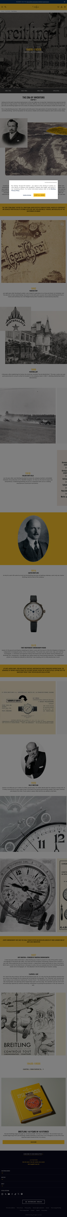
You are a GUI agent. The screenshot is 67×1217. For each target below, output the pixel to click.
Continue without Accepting (51, 182)
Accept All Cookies (39, 195)
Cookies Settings (27, 195)
